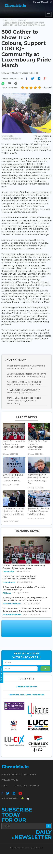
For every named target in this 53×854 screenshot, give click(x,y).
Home (5, 21)
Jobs (4, 785)
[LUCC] (38, 725)
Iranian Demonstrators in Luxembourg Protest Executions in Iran (26, 367)
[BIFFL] (14, 706)
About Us (34, 785)
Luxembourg (9, 582)
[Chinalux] (38, 744)
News (13, 21)
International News (12, 604)
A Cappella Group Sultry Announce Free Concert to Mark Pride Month (24, 383)
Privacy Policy (9, 780)
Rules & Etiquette (11, 774)
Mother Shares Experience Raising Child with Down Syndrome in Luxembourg (24, 401)
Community (23, 21)
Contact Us (20, 785)
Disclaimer (30, 774)
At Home (7, 593)
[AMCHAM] (14, 725)
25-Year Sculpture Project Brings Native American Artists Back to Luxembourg (26, 375)
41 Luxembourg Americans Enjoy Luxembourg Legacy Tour (23, 391)
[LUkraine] (38, 709)
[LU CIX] (14, 741)
